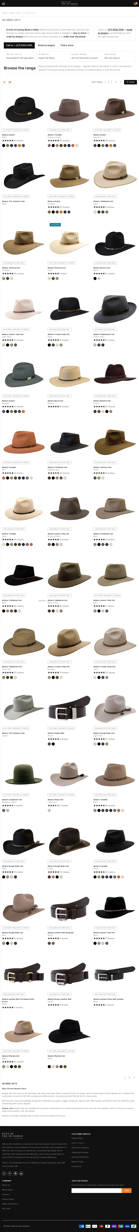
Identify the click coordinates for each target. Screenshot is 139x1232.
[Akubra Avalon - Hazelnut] (15, 145)
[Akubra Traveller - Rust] (73, 145)
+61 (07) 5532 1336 (10, 1166)
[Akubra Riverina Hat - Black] (106, 411)
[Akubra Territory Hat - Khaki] (7, 278)
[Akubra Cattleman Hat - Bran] (57, 478)
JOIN (127, 1191)
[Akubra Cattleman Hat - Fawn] (61, 478)
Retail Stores (7, 1190)
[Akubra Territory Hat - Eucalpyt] (3, 278)
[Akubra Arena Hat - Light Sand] (49, 810)
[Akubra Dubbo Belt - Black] (53, 744)
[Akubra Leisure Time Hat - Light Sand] (3, 345)
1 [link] (111, 82)
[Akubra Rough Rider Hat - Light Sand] (95, 744)
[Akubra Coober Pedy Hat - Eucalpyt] (61, 345)
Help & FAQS (77, 1138)
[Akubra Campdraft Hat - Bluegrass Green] (3, 810)
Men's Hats (15, 13)
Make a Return (78, 1143)
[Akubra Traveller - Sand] (76, 145)
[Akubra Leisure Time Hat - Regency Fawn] (15, 345)
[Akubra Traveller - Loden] (65, 145)
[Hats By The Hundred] (69, 3)
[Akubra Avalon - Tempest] (23, 145)
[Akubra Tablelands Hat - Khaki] (103, 212)
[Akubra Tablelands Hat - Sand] (95, 212)
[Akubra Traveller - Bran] (57, 145)
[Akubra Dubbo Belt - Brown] (49, 744)
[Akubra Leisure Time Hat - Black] (7, 345)
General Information (80, 1157)
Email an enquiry (46, 45)
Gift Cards (6, 1208)
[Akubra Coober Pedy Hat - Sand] (57, 345)
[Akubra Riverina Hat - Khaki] (99, 411)
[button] (43, 92)
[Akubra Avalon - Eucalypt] (7, 145)
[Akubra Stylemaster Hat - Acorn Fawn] (99, 345)
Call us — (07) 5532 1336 (19, 45)
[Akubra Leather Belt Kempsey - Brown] (49, 943)
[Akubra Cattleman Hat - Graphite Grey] (49, 478)
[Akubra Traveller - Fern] (61, 145)
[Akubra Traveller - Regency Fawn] (49, 145)
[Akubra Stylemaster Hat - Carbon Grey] (95, 345)
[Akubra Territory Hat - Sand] (11, 278)
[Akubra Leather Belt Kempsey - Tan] (53, 943)
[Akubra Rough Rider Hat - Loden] (103, 744)
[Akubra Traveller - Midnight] (69, 145)
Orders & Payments (10, 1204)
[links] (4, 1173)
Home (4, 13)
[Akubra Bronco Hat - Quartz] (99, 278)
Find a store (67, 45)
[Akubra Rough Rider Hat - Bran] (106, 744)
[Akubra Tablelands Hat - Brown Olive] (99, 212)
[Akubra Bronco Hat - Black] (95, 278)
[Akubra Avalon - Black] (3, 145)
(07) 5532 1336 (116, 29)
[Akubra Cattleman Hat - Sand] (65, 478)
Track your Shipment (80, 1147)
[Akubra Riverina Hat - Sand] (103, 411)
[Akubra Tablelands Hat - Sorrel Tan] (106, 212)
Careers (5, 1194)
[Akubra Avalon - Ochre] (19, 145)
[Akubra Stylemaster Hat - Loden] (103, 345)
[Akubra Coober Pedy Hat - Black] (49, 345)
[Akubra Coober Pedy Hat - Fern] (53, 345)
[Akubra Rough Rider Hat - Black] (99, 744)
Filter (131, 82)
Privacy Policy (8, 1199)
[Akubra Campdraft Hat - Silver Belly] (7, 810)
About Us (6, 1185)
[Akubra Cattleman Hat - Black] (53, 478)
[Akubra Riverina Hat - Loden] (95, 411)
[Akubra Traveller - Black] (53, 145)
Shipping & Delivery (80, 1152)
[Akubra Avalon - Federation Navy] (11, 145)
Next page (120, 82)
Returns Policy (78, 1162)
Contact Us (76, 1166)
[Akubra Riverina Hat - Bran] (110, 411)
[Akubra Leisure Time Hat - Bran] (11, 345)
